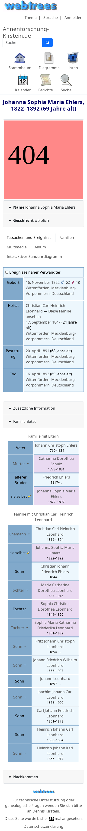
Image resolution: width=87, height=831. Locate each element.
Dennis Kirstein (45, 811)
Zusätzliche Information (34, 408)
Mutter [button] (19, 463)
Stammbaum (20, 67)
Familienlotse (24, 421)
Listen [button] (73, 67)
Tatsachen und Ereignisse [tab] (29, 237)
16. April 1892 (37, 374)
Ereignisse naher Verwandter (34, 272)
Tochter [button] (18, 590)
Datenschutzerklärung (43, 826)
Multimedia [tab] (17, 247)
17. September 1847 (43, 322)
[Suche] (47, 42)
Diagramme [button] (49, 67)
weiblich (31, 220)
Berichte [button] (45, 90)
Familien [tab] (66, 237)
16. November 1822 (43, 282)
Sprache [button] (50, 17)
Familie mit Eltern (43, 436)
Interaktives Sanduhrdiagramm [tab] (34, 256)
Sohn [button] (18, 646)
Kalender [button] (23, 90)
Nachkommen (25, 776)
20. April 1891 (37, 350)
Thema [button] (31, 17)
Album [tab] (40, 247)
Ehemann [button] (18, 534)
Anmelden (73, 17)
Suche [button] (66, 90)
